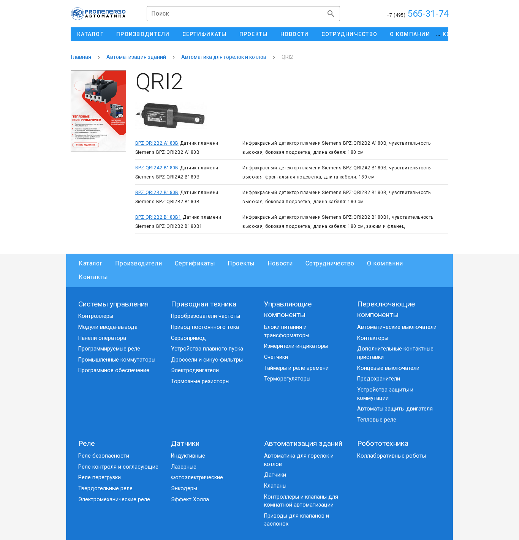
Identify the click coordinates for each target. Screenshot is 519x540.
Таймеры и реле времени (296, 368)
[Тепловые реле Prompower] (98, 111)
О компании (385, 263)
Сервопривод (188, 338)
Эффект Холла (190, 499)
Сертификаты (195, 263)
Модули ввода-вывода (108, 327)
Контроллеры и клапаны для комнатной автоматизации (301, 501)
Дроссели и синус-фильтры (207, 360)
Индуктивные (188, 456)
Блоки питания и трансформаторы (286, 331)
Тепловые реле (376, 420)
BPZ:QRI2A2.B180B (157, 168)
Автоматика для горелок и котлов (223, 57)
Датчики (185, 443)
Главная (81, 57)
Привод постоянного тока (205, 327)
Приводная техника (203, 304)
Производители (138, 263)
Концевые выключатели (388, 368)
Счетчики (276, 357)
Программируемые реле (109, 349)
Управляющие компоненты (288, 309)
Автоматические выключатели (397, 327)
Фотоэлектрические (197, 477)
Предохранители (378, 379)
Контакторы (372, 338)
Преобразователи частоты (205, 316)
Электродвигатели (195, 370)
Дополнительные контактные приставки (395, 353)
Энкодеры (184, 488)
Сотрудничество (329, 263)
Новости (280, 263)
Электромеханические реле (114, 499)
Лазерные (183, 467)
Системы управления (113, 304)
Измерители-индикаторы (296, 346)
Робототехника (382, 443)
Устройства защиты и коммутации (385, 394)
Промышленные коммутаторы (116, 360)
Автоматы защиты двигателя (395, 409)
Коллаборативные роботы (391, 456)
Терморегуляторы (287, 379)
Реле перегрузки (99, 477)
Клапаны (275, 486)
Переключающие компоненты (386, 309)
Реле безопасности (103, 456)
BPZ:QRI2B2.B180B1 (158, 217)
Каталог (91, 263)
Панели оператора (102, 338)
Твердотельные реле (105, 488)
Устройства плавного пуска (207, 349)
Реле (86, 443)
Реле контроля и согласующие (118, 467)
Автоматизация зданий (136, 57)
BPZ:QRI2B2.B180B (157, 192)
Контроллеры (95, 316)
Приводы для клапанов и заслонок (296, 520)
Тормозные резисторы (200, 381)
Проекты (241, 263)
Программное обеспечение (113, 370)
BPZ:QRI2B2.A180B (157, 143)
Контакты (93, 277)
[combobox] (243, 13)
